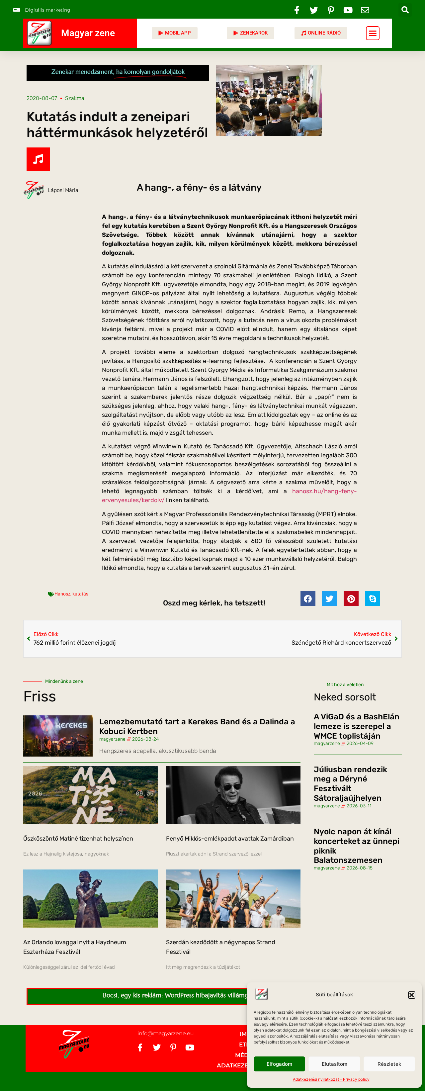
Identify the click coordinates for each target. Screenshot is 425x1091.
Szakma (74, 98)
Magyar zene (88, 33)
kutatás (80, 593)
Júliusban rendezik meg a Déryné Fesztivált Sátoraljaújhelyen (350, 784)
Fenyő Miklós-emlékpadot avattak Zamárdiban (230, 838)
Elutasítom (334, 1064)
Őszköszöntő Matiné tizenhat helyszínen (78, 838)
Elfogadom (279, 1064)
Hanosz (62, 593)
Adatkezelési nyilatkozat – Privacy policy (331, 1079)
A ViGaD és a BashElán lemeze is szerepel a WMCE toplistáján (356, 726)
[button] (411, 995)
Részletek (389, 1064)
